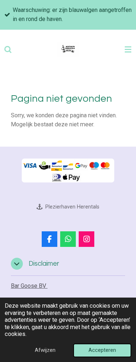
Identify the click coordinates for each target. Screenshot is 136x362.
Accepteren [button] (102, 350)
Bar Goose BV (29, 285)
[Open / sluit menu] (128, 49)
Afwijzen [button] (45, 350)
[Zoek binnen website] (8, 49)
